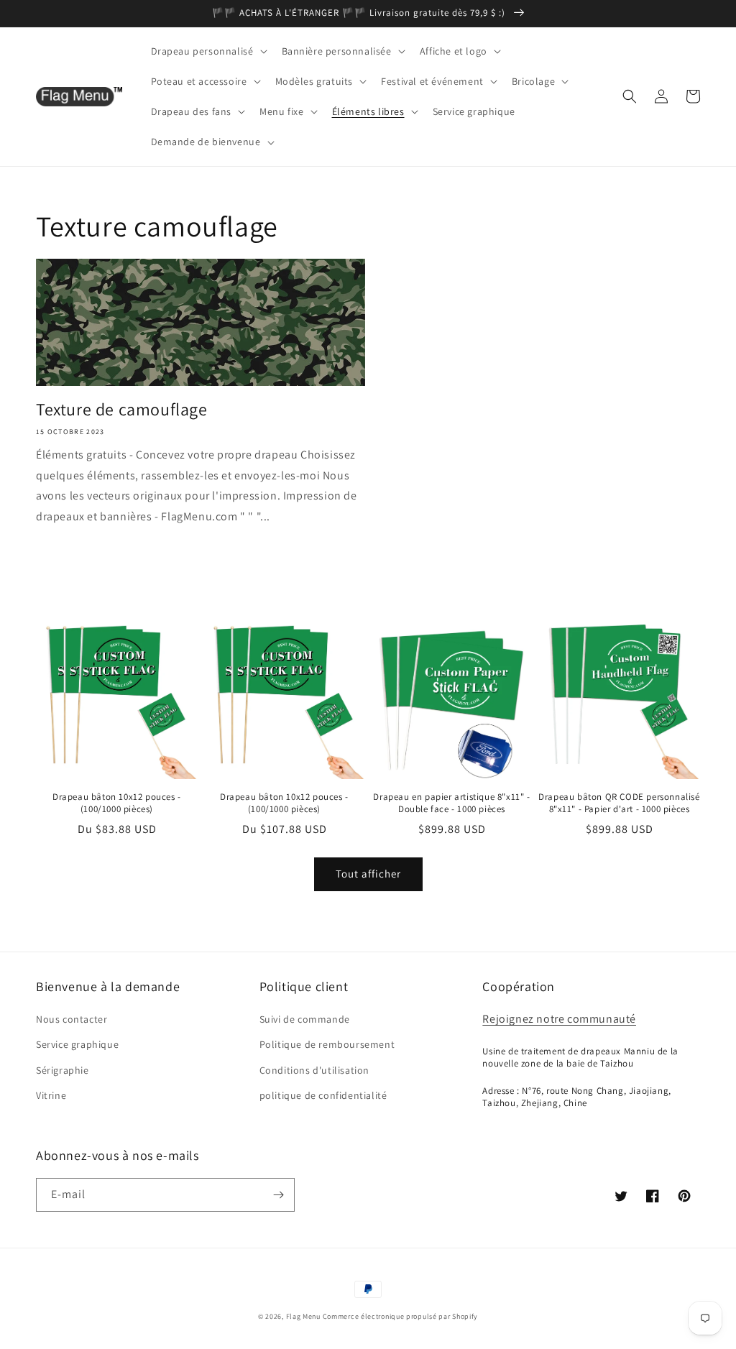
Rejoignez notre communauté (559, 1018)
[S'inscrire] (278, 1195)
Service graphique (77, 1044)
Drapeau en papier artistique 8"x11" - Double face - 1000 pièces (451, 803)
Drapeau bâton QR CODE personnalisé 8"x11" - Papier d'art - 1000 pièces (618, 803)
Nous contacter (71, 1019)
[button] (207, 51)
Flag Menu (303, 1316)
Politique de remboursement (327, 1044)
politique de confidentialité (323, 1095)
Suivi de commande (304, 1019)
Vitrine (51, 1095)
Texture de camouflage (122, 409)
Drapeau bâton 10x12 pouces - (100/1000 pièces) (116, 803)
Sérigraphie (62, 1070)
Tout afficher (368, 873)
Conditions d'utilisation (314, 1070)
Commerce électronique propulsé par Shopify (400, 1316)
